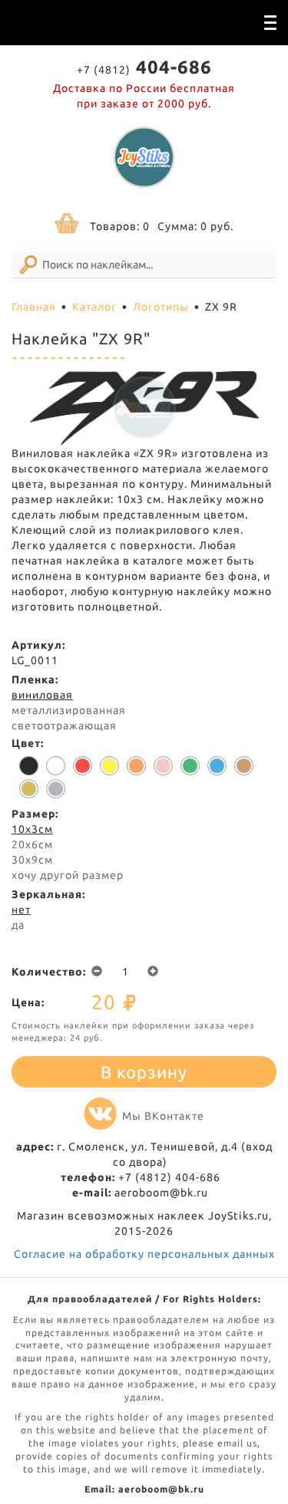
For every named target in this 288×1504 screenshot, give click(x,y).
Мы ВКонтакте (163, 1116)
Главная (34, 307)
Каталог (94, 307)
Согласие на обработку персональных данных (144, 1254)
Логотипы (161, 307)
